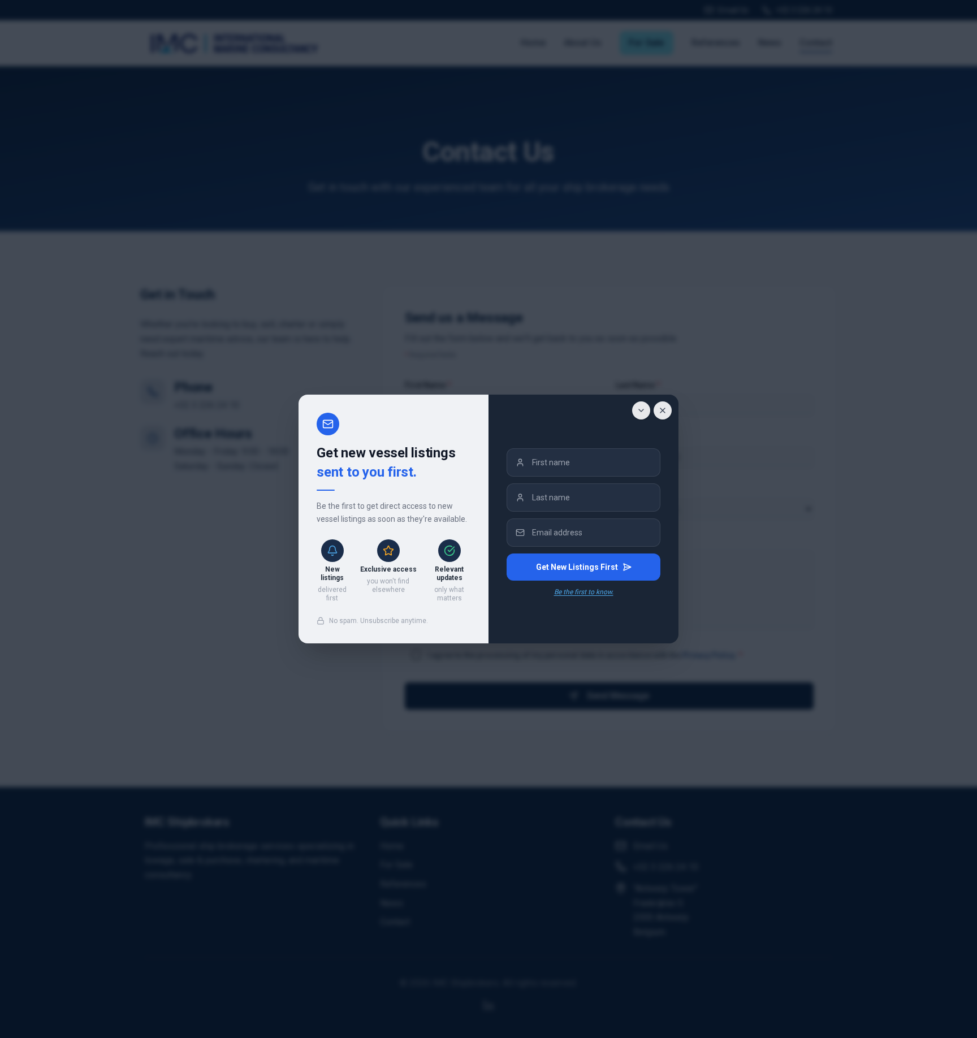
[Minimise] (641, 410)
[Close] (663, 410)
